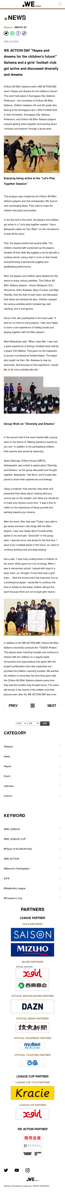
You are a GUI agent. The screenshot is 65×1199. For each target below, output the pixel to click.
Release (8, 746)
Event (7, 776)
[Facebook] (18, 33)
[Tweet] (6, 33)
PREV (13, 705)
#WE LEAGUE (12, 829)
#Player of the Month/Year (18, 848)
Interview (9, 786)
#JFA (7, 878)
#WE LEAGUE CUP (15, 839)
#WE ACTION (11, 41)
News (7, 756)
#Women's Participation (17, 868)
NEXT (52, 705)
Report (7, 766)
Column (8, 795)
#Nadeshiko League (15, 888)
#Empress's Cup (13, 898)
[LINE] (12, 33)
